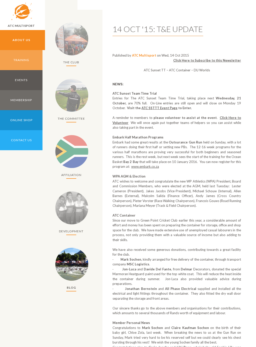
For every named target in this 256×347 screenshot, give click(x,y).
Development (71, 231)
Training (21, 60)
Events (21, 80)
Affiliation (71, 175)
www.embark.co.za (145, 166)
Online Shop (21, 120)
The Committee (71, 118)
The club (71, 62)
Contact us (21, 140)
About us (21, 40)
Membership (21, 100)
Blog (71, 287)
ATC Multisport (21, 26)
